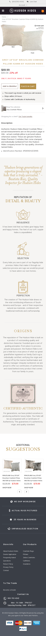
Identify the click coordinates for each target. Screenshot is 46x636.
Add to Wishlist (10, 86)
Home (4, 17)
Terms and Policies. (31, 615)
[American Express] (36, 623)
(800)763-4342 (18, 2)
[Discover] (28, 623)
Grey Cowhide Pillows (14, 110)
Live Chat (33, 2)
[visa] (10, 623)
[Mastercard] (19, 623)
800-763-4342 (13, 598)
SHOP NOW (7, 488)
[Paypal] (23, 629)
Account (22, 5)
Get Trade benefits (25, 116)
